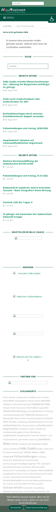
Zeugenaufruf (23, 435)
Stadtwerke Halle (40, 404)
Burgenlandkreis (10, 428)
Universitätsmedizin (12, 480)
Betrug (16, 449)
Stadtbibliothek (9, 435)
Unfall (28, 407)
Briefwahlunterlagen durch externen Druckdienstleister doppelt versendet (23, 115)
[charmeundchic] (28, 327)
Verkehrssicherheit (37, 491)
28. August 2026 (11, 90)
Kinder (12, 397)
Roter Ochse (22, 473)
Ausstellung (38, 487)
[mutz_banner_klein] (28, 384)
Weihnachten (20, 418)
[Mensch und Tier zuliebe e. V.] (28, 370)
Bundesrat (39, 418)
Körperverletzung (30, 425)
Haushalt (30, 418)
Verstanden (16, 507)
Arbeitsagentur (21, 401)
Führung (35, 483)
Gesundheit (8, 400)
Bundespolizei (45, 425)
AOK (48, 491)
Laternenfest (23, 439)
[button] (52, 19)
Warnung (48, 422)
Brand (37, 400)
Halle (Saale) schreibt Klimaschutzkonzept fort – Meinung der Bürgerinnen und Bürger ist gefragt (26, 84)
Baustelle (40, 467)
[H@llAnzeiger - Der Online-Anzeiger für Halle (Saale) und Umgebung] (28, 12)
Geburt (6, 397)
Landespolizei (22, 397)
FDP (23, 415)
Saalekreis (44, 439)
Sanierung (7, 449)
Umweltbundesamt (35, 422)
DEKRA (45, 444)
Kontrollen (26, 467)
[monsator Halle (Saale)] (28, 290)
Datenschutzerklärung (36, 507)
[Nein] (52, 502)
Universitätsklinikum (34, 411)
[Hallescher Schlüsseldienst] (28, 309)
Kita (44, 429)
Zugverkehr (44, 408)
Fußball (35, 408)
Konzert (25, 480)
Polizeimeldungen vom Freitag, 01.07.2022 (25, 175)
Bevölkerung (35, 480)
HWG (31, 474)
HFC (38, 463)
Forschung (41, 456)
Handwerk (48, 470)
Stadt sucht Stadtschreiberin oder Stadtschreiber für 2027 (21, 100)
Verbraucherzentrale (21, 404)
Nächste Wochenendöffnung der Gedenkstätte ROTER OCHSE (20, 162)
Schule (39, 428)
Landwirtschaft (25, 444)
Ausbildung (22, 421)
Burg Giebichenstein (12, 467)
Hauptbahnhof (9, 473)
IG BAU (32, 429)
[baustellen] (28, 261)
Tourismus (20, 408)
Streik (12, 408)
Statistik (30, 414)
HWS (29, 484)
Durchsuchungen (10, 463)
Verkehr (27, 452)
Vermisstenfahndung (12, 415)
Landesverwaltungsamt (13, 432)
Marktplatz (37, 444)
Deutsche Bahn (32, 460)
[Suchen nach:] (28, 3)
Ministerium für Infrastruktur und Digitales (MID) (23, 470)
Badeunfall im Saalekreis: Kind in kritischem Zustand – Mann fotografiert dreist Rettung (27, 189)
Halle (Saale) (27, 448)
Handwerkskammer (12, 425)
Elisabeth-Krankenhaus (13, 491)
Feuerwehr (28, 487)
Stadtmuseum (35, 397)
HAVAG (15, 443)
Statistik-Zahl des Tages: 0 (17, 202)
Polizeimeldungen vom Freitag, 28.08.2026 (25, 128)
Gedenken (23, 429)
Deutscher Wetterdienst (14, 460)
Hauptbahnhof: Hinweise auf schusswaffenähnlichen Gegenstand (22, 141)
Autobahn (45, 463)
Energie (6, 408)
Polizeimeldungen (25, 456)
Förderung (48, 411)
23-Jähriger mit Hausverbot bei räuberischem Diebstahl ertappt (27, 215)
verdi (26, 491)
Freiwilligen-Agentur (27, 463)
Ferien (27, 432)
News (7, 444)
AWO (34, 467)
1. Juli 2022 (9, 167)
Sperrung (33, 439)
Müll (41, 484)
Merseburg (35, 432)
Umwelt (45, 397)
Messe (31, 401)
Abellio (39, 448)
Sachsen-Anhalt (12, 487)
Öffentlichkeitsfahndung (14, 411)
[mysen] (28, 350)
